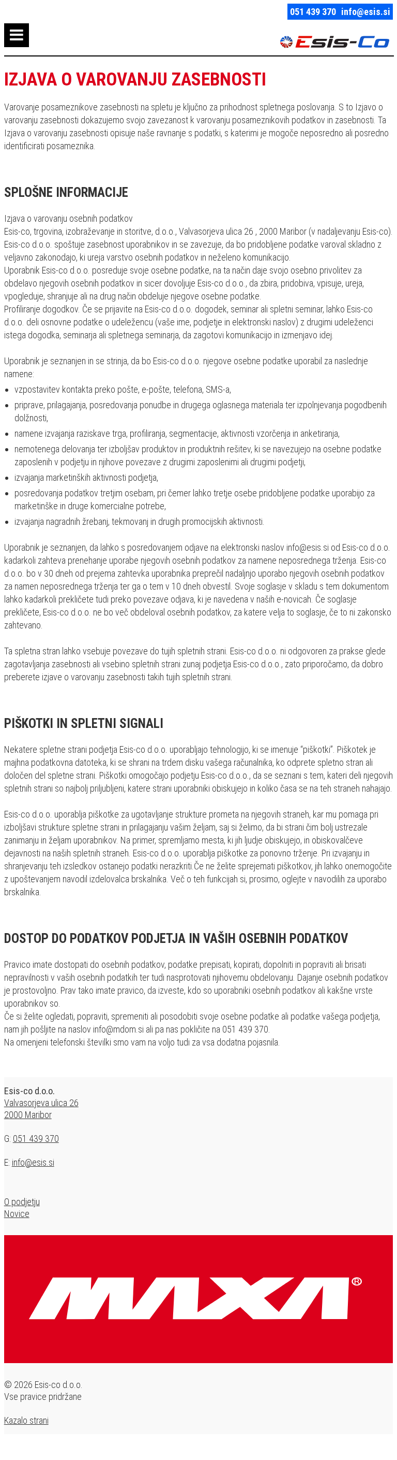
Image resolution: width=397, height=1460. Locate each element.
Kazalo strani (26, 1420)
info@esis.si (365, 11)
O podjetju (22, 1201)
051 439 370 (313, 11)
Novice (16, 1213)
